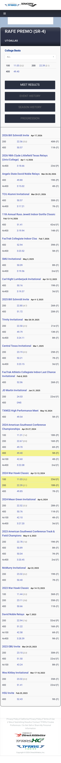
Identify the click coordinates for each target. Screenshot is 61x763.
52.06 (20, 382)
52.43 (20, 699)
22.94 (20, 620)
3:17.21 (20, 206)
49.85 (20, 491)
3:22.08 (20, 465)
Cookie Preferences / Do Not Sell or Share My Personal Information (32, 725)
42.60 (20, 459)
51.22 (20, 626)
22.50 (20, 326)
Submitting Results (22, 722)
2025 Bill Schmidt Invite (15, 299)
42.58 (20, 632)
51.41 (20, 224)
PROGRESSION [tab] (30, 118)
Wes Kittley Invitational (15, 672)
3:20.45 (20, 559)
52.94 (20, 244)
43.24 (20, 664)
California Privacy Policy (31, 719)
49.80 (20, 180)
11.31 (20, 435)
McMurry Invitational (14, 567)
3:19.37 (20, 291)
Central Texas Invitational (17, 345)
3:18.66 (20, 165)
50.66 (20, 606)
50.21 (20, 358)
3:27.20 (20, 523)
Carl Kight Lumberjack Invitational (21, 279)
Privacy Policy (13, 719)
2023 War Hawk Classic (15, 587)
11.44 (20, 594)
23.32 (20, 574)
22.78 (20, 541)
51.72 (20, 311)
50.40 (20, 580)
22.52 (20, 505)
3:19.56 (20, 271)
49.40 (16, 71)
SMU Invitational (11, 258)
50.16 (20, 285)
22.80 (20, 305)
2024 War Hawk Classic (15, 473)
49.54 (20, 416)
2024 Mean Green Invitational (19, 499)
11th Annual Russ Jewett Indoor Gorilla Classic (28, 214)
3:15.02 (20, 186)
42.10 (20, 517)
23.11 (20, 600)
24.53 (20, 396)
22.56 (20, 141)
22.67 (20, 441)
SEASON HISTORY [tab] (29, 107)
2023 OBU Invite (11, 646)
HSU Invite (8, 692)
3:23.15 (20, 364)
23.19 (20, 352)
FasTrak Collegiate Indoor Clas (19, 238)
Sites (11, 722)
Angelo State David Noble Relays (21, 173)
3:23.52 (20, 251)
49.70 (20, 447)
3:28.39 (20, 638)
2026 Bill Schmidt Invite (15, 135)
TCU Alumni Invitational (15, 194)
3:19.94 (20, 230)
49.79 (20, 332)
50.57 (20, 147)
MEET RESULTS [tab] (30, 84)
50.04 (20, 553)
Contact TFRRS (40, 722)
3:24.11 (20, 337)
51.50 (20, 658)
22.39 (42, 65)
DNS (19, 402)
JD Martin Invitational (14, 390)
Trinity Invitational (12, 319)
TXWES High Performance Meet (20, 410)
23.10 (20, 652)
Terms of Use (49, 719)
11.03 (16, 65)
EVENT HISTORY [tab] (30, 96)
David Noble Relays (13, 614)
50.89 (20, 547)
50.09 (20, 265)
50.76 (20, 511)
